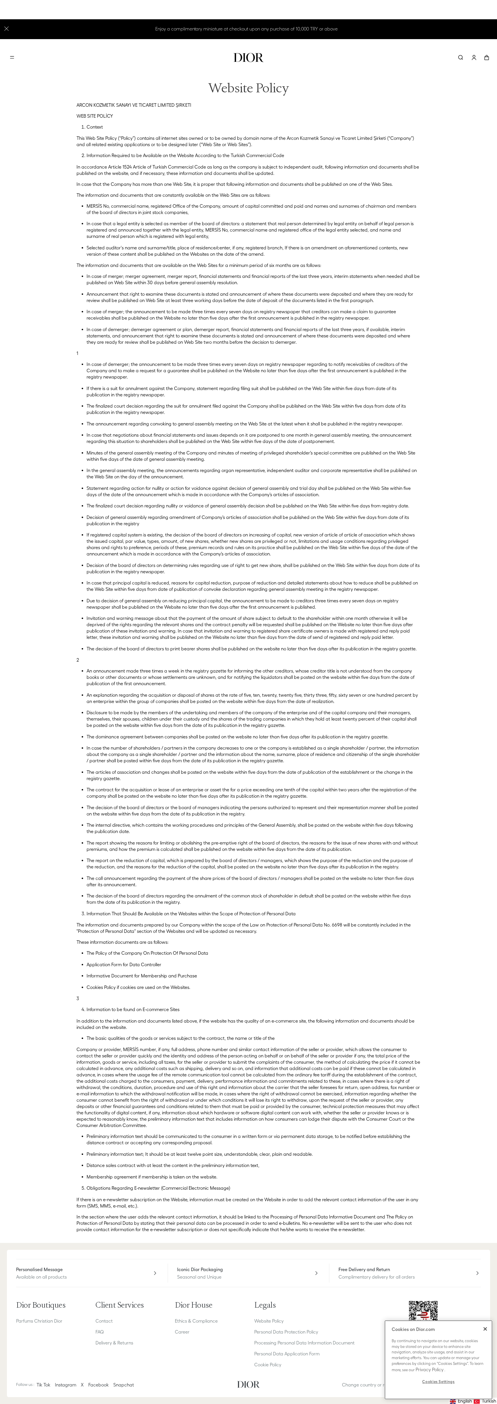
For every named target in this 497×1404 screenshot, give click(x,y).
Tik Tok (43, 1384)
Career (182, 1331)
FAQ (99, 1331)
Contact (104, 1320)
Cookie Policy (267, 1364)
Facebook (98, 1384)
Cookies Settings (438, 1382)
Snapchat (123, 1384)
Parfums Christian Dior (39, 1320)
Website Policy (269, 1320)
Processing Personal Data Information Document (304, 1342)
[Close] (485, 1329)
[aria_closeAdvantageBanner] (6, 28)
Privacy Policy (430, 1369)
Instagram (65, 1384)
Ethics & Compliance (196, 1320)
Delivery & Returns (114, 1342)
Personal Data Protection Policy (286, 1331)
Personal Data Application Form (287, 1353)
